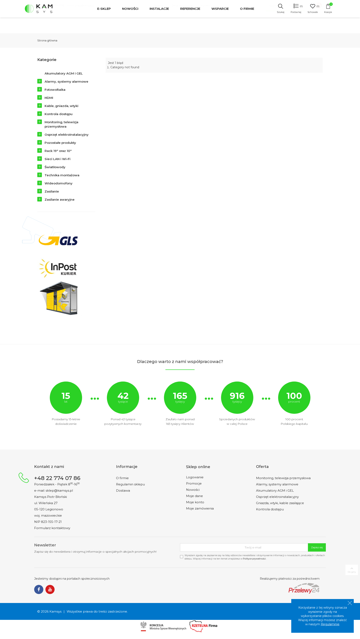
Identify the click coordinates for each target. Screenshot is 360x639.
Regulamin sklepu (130, 484)
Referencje (190, 9)
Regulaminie (330, 624)
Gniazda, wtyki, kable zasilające (280, 503)
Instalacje (159, 9)
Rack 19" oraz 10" (58, 151)
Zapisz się (317, 547)
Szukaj (280, 12)
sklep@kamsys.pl (59, 490)
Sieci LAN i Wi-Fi (57, 159)
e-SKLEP (104, 9)
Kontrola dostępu (58, 114)
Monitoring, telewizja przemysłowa (61, 124)
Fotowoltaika (55, 90)
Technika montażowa (62, 175)
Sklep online (198, 467)
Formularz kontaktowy (52, 528)
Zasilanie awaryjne (60, 199)
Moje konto (195, 502)
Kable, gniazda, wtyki (61, 106)
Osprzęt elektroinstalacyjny (67, 135)
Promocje (194, 483)
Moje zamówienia (200, 508)
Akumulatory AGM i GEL (64, 73)
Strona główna (47, 40)
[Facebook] (39, 590)
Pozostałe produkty (60, 143)
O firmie (247, 9)
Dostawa (123, 490)
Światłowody (55, 167)
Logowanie (195, 477)
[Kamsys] (48, 8)
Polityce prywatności (254, 558)
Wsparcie (220, 9)
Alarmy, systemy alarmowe (66, 81)
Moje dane (194, 496)
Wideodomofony (58, 183)
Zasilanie (52, 191)
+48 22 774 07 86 (57, 478)
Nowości (130, 9)
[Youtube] (50, 590)
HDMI (49, 98)
